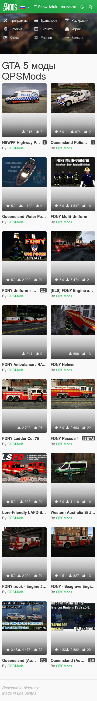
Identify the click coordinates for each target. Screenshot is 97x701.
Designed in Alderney (20, 687)
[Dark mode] (82, 6)
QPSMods (16, 147)
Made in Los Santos (19, 693)
